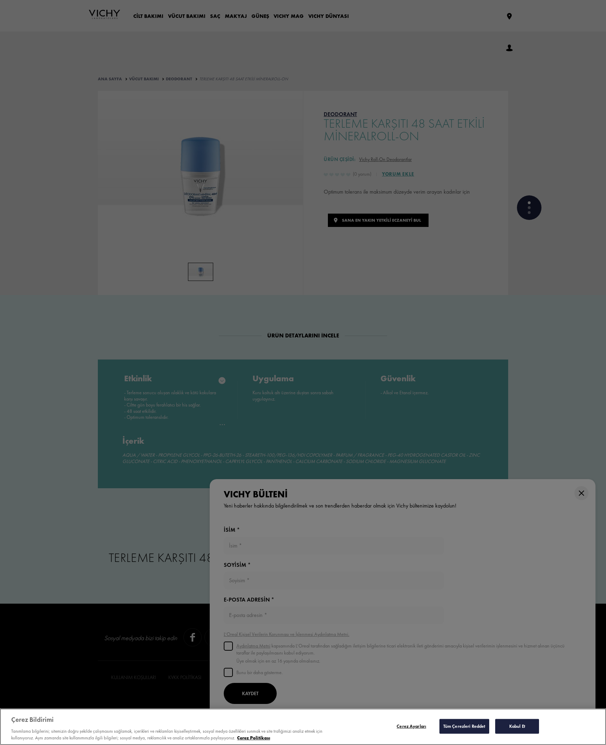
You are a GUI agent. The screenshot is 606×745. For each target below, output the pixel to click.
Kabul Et (517, 726)
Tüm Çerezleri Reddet (464, 726)
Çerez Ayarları (411, 726)
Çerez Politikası (253, 738)
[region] (303, 727)
